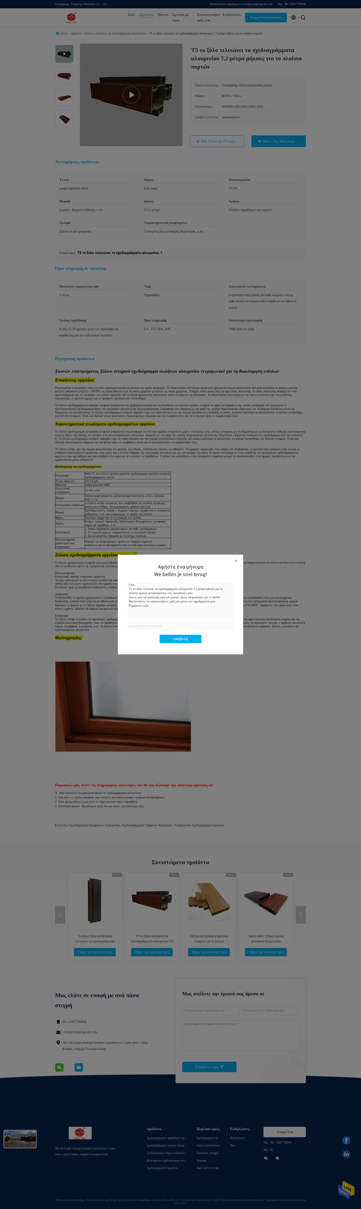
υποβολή (180, 639)
